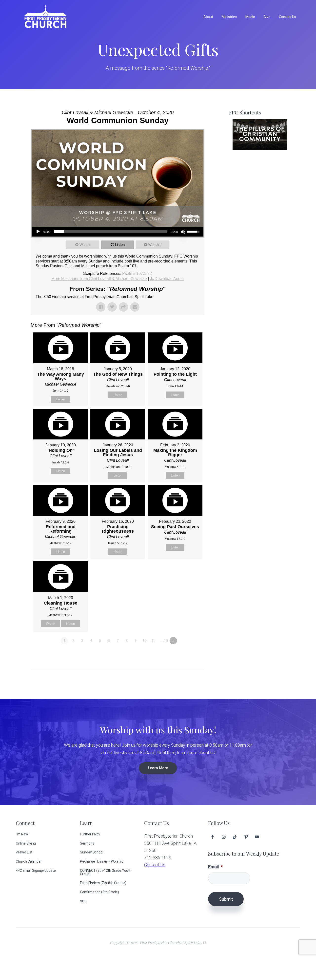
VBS (83, 901)
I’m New (22, 834)
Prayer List (24, 852)
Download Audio (169, 279)
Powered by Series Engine (186, 654)
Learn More (158, 768)
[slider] (110, 231)
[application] (117, 232)
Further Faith (90, 834)
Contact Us (154, 864)
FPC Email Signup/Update (36, 870)
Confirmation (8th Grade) (99, 892)
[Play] (38, 231)
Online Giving (26, 843)
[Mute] (183, 231)
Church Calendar (29, 861)
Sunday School (91, 852)
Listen (120, 244)
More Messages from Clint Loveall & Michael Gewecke (99, 279)
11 (153, 640)
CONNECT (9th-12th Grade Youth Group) (105, 872)
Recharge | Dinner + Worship (101, 861)
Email (215, 866)
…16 (164, 640)
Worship (154, 244)
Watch (84, 244)
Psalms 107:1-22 (137, 273)
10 (144, 640)
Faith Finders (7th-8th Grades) (103, 883)
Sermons (87, 843)
